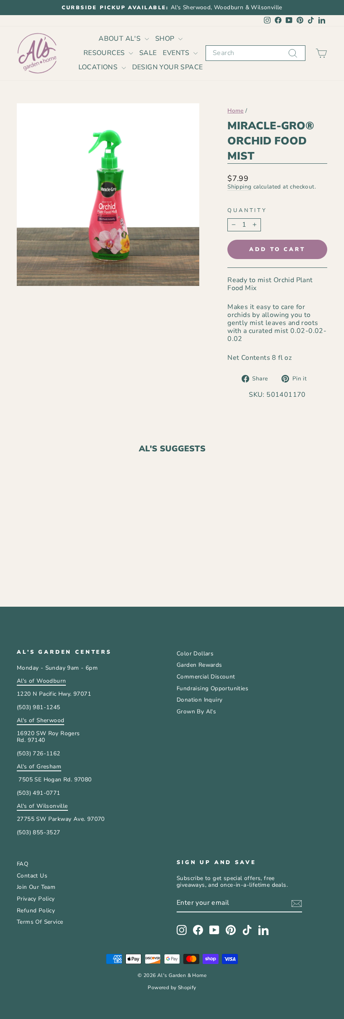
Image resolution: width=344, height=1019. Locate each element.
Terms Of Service (40, 922)
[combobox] (255, 53)
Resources (105, 53)
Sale (148, 53)
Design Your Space (167, 67)
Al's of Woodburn (41, 681)
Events (177, 53)
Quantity (247, 210)
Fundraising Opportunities (212, 688)
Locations (99, 67)
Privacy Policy (36, 899)
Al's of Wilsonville (42, 806)
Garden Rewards (199, 665)
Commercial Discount (206, 677)
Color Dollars (195, 654)
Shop (165, 38)
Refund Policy (36, 910)
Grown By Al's (196, 711)
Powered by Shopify (172, 987)
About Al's (120, 38)
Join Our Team (36, 887)
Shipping (239, 187)
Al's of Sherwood (40, 720)
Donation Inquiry (199, 700)
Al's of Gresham (39, 766)
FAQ (22, 864)
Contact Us (32, 876)
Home (235, 111)
